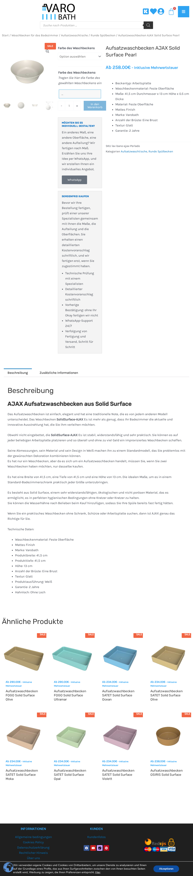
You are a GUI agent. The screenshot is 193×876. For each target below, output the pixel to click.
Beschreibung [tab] (18, 373)
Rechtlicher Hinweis (33, 853)
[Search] (148, 25)
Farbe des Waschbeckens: (77, 72)
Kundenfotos (96, 837)
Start (5, 35)
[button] (47, 51)
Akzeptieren (166, 869)
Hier (97, 872)
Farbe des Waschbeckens (76, 48)
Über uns (33, 858)
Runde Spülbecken (103, 35)
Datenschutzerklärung (33, 847)
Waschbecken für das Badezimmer (34, 35)
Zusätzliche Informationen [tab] (59, 373)
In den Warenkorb (94, 105)
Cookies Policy (33, 842)
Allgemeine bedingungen (33, 837)
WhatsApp (74, 180)
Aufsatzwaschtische (74, 35)
